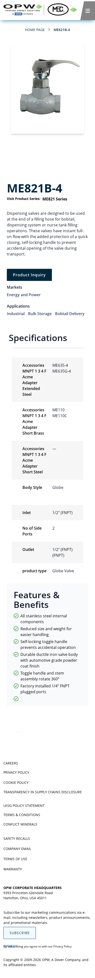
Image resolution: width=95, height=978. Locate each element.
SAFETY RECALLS (16, 838)
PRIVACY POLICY (16, 772)
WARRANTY (12, 869)
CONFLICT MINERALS (20, 824)
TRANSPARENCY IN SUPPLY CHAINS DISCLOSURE (42, 792)
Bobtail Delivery (70, 313)
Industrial (16, 313)
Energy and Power (24, 294)
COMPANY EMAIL (17, 848)
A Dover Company (65, 959)
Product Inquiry (29, 275)
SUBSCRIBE (20, 932)
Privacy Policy (62, 946)
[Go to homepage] (40, 10)
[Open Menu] (87, 10)
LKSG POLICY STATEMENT (24, 805)
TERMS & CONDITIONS (21, 814)
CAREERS (10, 763)
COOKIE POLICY (15, 782)
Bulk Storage (40, 313)
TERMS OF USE (15, 859)
